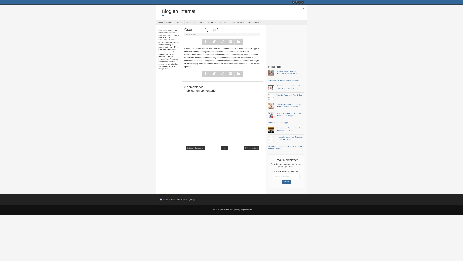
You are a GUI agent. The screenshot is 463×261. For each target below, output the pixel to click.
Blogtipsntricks (246, 210)
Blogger (180, 22)
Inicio (224, 148)
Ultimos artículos (254, 22)
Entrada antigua (251, 148)
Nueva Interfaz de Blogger (278, 122)
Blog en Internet (178, 11)
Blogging (169, 22)
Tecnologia (212, 22)
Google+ (296, 2)
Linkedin (299, 2)
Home (160, 22)
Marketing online (238, 22)
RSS (302, 2)
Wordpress (190, 22)
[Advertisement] (288, 45)
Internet (201, 22)
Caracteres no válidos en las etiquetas (283, 80)
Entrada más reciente (195, 148)
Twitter (293, 2)
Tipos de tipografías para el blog (289, 95)
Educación (224, 22)
